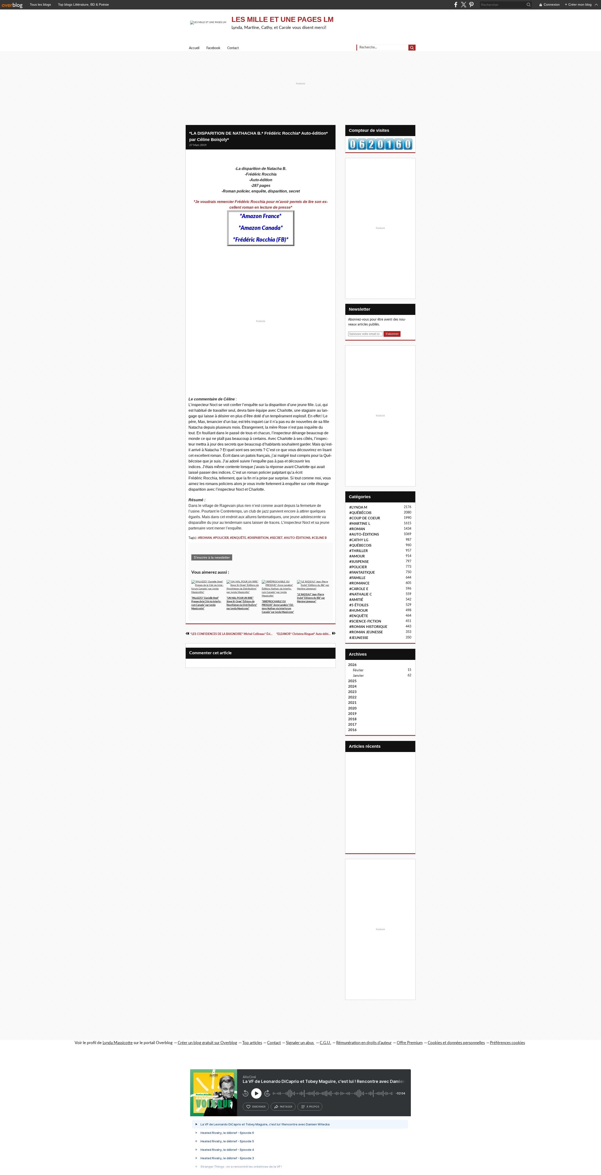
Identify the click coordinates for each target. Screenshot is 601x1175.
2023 (352, 692)
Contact (233, 48)
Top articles (252, 1043)
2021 (352, 703)
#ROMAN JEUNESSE (366, 632)
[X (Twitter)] (463, 4)
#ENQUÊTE (238, 538)
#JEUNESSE (358, 638)
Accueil (194, 48)
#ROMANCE (359, 583)
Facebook (213, 48)
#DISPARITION (258, 538)
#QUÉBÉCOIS (360, 513)
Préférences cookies (507, 1043)
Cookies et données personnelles (456, 1043)
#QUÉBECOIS (360, 545)
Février (358, 670)
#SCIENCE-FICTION (365, 621)
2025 (352, 681)
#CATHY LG (358, 540)
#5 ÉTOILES (358, 605)
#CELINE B (319, 538)
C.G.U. (325, 1043)
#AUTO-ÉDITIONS (297, 538)
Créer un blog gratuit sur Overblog (207, 1043)
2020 (352, 708)
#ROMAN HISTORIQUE (368, 627)
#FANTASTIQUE (362, 572)
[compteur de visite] (380, 144)
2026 (352, 665)
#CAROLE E (358, 589)
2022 (352, 697)
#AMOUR (357, 556)
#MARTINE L (359, 523)
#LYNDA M (358, 507)
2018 (352, 719)
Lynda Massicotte (118, 1043)
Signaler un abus (300, 1043)
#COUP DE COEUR (364, 518)
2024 (352, 686)
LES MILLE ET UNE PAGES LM (282, 19)
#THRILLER (358, 551)
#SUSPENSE (359, 562)
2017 (352, 724)
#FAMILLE (357, 578)
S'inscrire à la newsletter (212, 557)
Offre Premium (410, 1043)
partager (286, 1106)
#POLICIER (221, 538)
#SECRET (276, 538)
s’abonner (259, 1106)
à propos (313, 1106)
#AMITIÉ (356, 600)
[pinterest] (471, 4)
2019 (352, 714)
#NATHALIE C (360, 594)
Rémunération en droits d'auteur (364, 1043)
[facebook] (456, 4)
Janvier (358, 676)
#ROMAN (205, 538)
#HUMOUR (358, 610)
